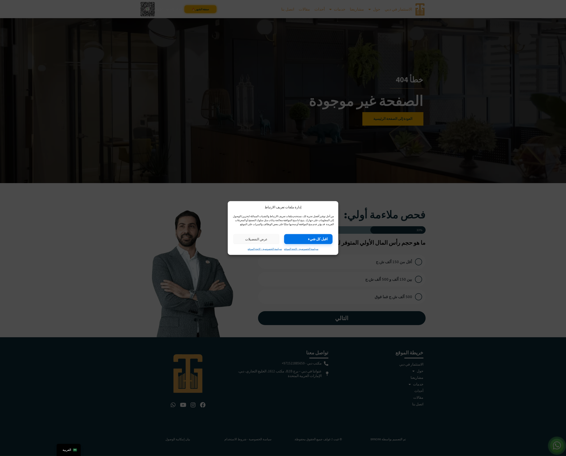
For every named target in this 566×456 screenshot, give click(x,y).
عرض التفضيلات (256, 239)
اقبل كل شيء (318, 239)
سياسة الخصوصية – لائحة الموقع (301, 249)
